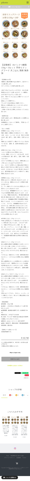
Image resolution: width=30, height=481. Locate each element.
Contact (24, 457)
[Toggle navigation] (28, 2)
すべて (4, 395)
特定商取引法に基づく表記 (17, 455)
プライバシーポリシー (9, 457)
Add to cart (15, 359)
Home (7, 455)
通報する (26, 377)
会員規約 (18, 457)
